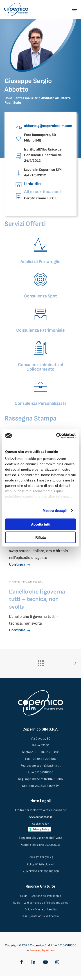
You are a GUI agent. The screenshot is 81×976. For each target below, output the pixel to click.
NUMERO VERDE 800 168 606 (40, 871)
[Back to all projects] (40, 662)
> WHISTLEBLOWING (40, 857)
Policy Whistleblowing (40, 864)
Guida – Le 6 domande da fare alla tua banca (40, 902)
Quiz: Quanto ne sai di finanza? (40, 916)
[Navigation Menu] (74, 9)
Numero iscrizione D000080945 (41, 845)
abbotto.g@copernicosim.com (48, 126)
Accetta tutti (40, 524)
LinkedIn (32, 184)
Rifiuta (40, 537)
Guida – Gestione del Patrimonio (40, 896)
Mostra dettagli (55, 511)
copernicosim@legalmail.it (44, 765)
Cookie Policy (40, 823)
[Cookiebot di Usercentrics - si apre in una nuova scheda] (57, 436)
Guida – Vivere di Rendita (40, 909)
